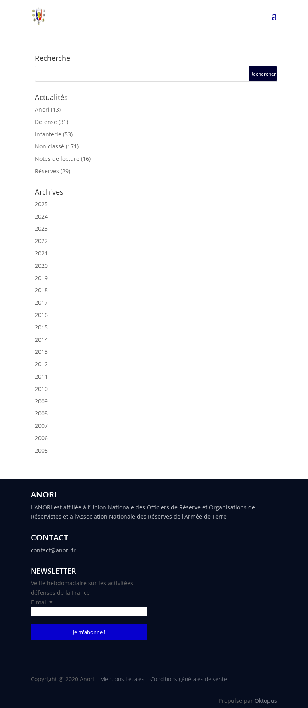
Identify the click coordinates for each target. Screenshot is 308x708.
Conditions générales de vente (188, 679)
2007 (41, 425)
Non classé (49, 146)
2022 (41, 241)
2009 (41, 401)
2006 (41, 438)
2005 (41, 450)
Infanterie (48, 134)
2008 (41, 413)
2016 (41, 315)
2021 (41, 253)
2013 (41, 351)
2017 (41, 302)
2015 (41, 327)
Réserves (47, 171)
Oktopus (266, 700)
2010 (41, 389)
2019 (41, 278)
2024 (41, 216)
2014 (41, 339)
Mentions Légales (122, 679)
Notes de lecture (57, 158)
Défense (46, 122)
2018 (41, 290)
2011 (41, 376)
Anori (42, 109)
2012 (41, 364)
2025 (41, 204)
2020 (41, 265)
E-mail (42, 602)
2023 (41, 228)
